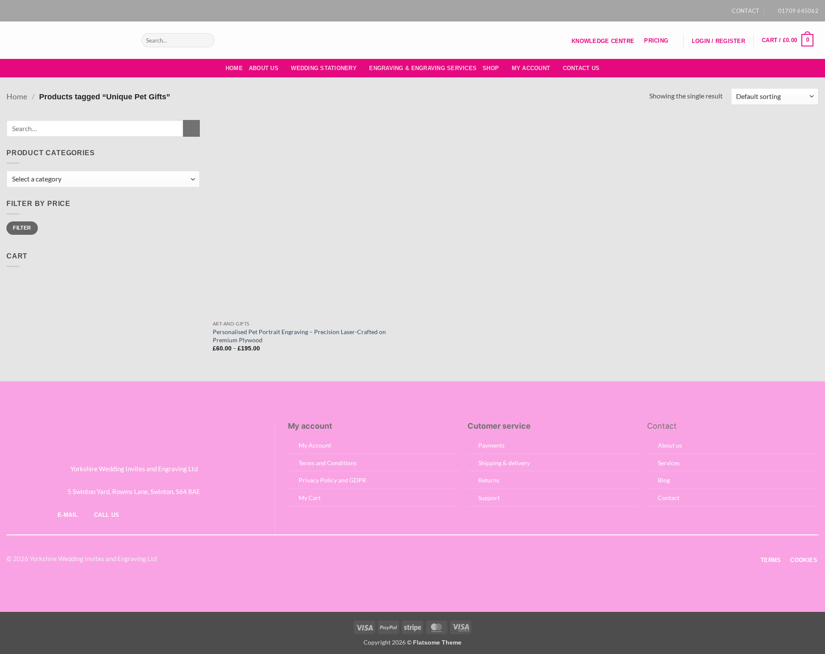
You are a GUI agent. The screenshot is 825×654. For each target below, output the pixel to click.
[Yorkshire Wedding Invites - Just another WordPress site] (67, 40)
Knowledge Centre (602, 41)
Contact (668, 497)
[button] (718, 41)
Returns (488, 480)
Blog (664, 480)
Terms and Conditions (328, 463)
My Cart (310, 497)
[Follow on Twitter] (401, 560)
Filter (22, 228)
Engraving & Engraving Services (423, 68)
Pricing (656, 40)
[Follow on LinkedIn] (433, 560)
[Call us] (422, 560)
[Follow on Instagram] (408, 11)
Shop (491, 68)
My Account (531, 68)
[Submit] (206, 40)
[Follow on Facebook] (400, 11)
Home (234, 68)
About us (670, 445)
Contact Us (581, 68)
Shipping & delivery (504, 463)
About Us (263, 68)
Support (489, 497)
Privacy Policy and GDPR (332, 480)
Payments (491, 445)
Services (669, 463)
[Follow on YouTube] (425, 11)
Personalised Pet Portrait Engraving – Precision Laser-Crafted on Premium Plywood (299, 336)
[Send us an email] (416, 11)
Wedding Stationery (324, 68)
